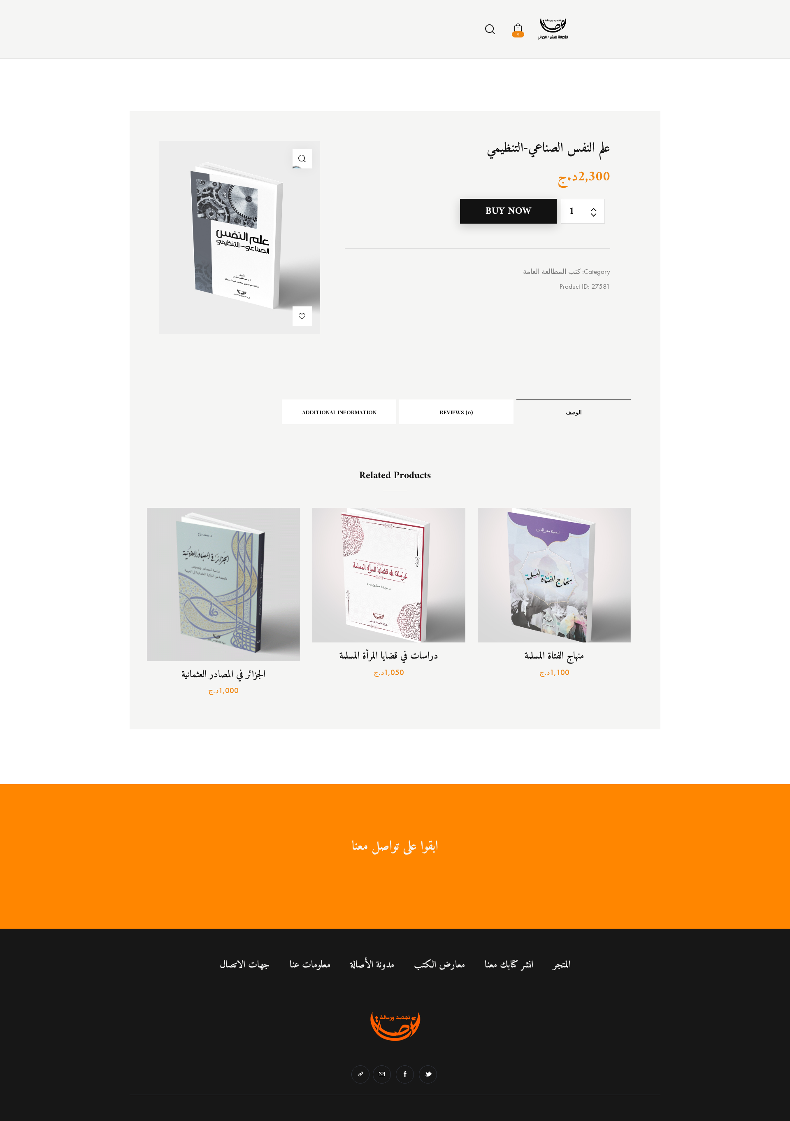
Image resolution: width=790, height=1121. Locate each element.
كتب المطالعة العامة (552, 271)
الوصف (574, 412)
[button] (302, 316)
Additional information (339, 412)
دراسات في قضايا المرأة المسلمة (388, 656)
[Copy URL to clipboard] (360, 1074)
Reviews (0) (456, 412)
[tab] (573, 411)
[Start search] (490, 29)
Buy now (508, 211)
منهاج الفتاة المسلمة (554, 656)
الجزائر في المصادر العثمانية (223, 675)
